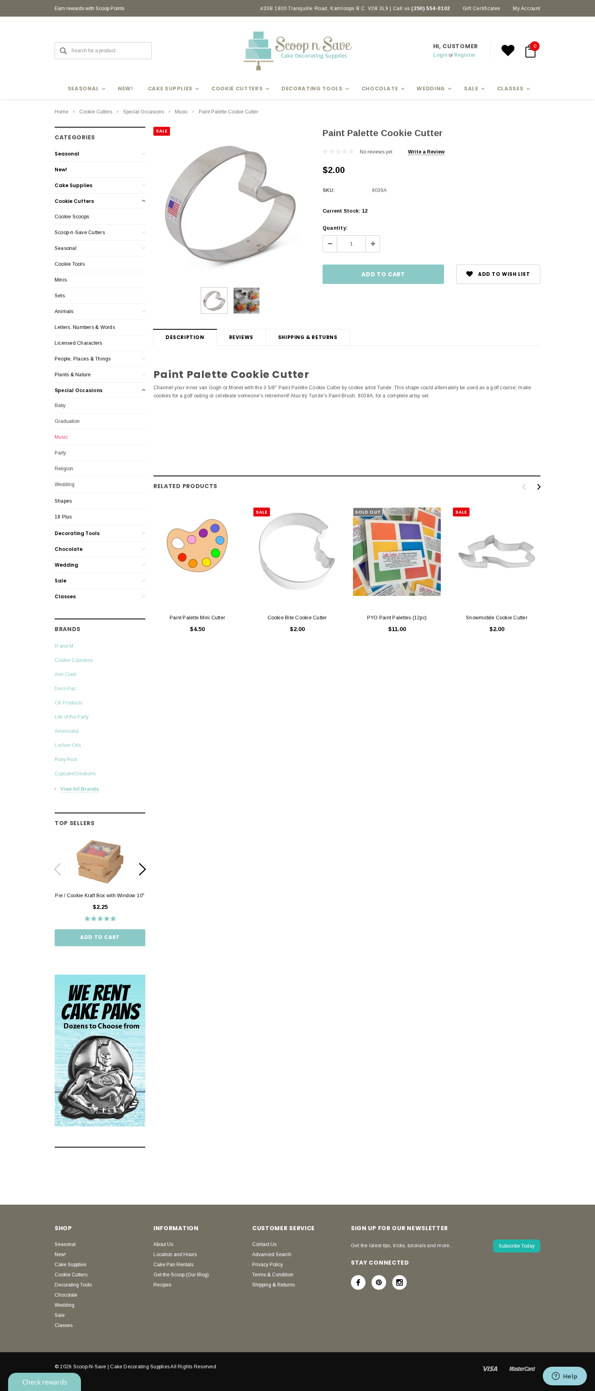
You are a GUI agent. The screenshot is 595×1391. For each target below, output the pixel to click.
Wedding (64, 484)
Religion (64, 468)
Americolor (67, 731)
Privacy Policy (267, 1264)
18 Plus (63, 517)
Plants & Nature (73, 375)
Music (181, 112)
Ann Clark (65, 674)
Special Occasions (143, 112)
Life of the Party (72, 717)
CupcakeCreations (75, 774)
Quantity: (335, 228)
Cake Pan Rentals (173, 1264)
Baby (60, 405)
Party (60, 453)
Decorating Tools (77, 533)
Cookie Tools (70, 264)
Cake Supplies (73, 185)
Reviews (241, 337)
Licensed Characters (78, 343)
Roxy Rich (66, 759)
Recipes (162, 1285)
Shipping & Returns (308, 337)
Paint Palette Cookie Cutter (228, 112)
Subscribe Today (517, 1246)
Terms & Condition (272, 1275)
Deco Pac (65, 688)
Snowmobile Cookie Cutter (496, 618)
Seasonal (67, 153)
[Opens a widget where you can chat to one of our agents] (564, 1377)
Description (185, 337)
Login (440, 55)
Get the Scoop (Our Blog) (181, 1275)
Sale (60, 580)
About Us (163, 1244)
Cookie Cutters (95, 112)
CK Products (68, 703)
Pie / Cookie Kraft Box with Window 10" (99, 895)
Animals (64, 311)
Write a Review (426, 152)
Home (61, 112)
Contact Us (264, 1244)
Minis (61, 280)
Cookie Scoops (72, 217)
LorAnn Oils (68, 745)
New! (125, 88)
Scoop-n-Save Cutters (80, 232)
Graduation (67, 421)
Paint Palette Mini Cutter (197, 618)
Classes (65, 596)
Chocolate (69, 549)
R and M (64, 646)
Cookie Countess (74, 660)
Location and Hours (175, 1254)
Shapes (63, 501)
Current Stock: (345, 211)
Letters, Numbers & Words (85, 327)
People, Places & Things (83, 359)
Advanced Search (271, 1254)
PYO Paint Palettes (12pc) (397, 618)
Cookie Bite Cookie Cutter (297, 618)
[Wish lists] (508, 50)
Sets (60, 296)
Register (465, 55)
